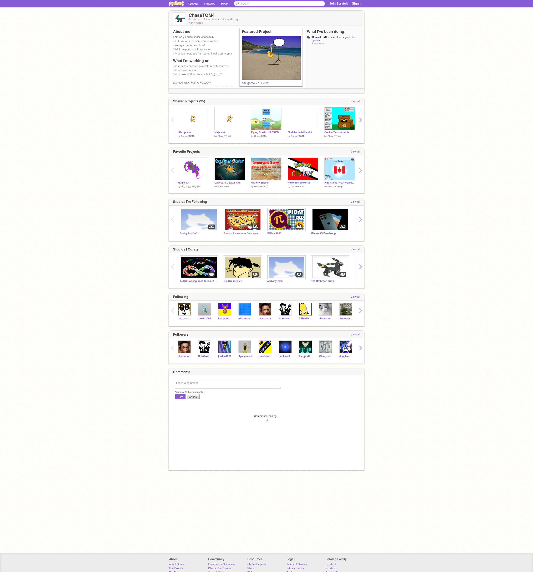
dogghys (344, 356)
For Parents (176, 568)
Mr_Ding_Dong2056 (191, 186)
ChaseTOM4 (187, 136)
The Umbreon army (322, 281)
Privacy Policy (295, 568)
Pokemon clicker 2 (299, 182)
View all (355, 101)
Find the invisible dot (300, 132)
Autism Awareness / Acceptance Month (242, 233)
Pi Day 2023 (274, 233)
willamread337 (261, 186)
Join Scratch (338, 3)
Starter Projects (256, 564)
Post (180, 397)
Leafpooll (223, 318)
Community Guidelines (221, 564)
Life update (184, 132)
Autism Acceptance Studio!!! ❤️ (198, 281)
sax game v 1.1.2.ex (255, 83)
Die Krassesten (233, 281)
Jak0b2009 (204, 318)
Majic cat (219, 132)
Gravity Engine (260, 182)
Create (193, 3)
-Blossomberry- (335, 186)
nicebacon (265, 318)
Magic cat (183, 182)
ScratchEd (332, 564)
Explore (209, 3)
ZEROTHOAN (306, 318)
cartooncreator (185, 318)
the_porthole (306, 356)
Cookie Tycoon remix (336, 132)
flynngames (245, 356)
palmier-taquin (298, 186)
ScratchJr (331, 568)
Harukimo (264, 356)
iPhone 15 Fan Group (323, 233)
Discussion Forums (220, 568)
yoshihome (223, 186)
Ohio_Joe (324, 356)
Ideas (225, 3)
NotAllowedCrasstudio (286, 318)
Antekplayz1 (346, 318)
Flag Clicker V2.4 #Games (339, 182)
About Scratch (177, 564)
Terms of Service (296, 564)
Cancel (193, 397)
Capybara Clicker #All (227, 182)
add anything (275, 281)
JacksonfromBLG (286, 356)
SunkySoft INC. (189, 233)
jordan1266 (225, 356)
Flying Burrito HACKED (265, 132)
